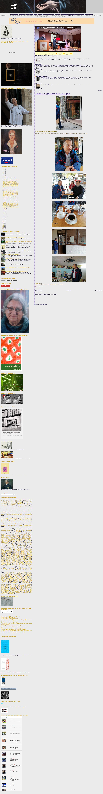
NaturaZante (38, 64)
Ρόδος (9, 574)
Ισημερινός (7, 536)
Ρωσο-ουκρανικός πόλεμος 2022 (16, 575)
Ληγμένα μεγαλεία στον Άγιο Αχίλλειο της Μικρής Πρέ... (10, 185)
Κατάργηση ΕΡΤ (11, 540)
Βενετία (2, 514)
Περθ (25, 567)
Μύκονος (2, 557)
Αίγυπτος (13, 505)
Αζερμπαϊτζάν (19, 504)
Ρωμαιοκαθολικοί (18, 574)
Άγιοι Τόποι (19, 502)
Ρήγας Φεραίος (24, 573)
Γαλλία (21, 517)
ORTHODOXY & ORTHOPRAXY (42, 76)
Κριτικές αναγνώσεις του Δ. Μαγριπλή (8, 544)
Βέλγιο (30, 513)
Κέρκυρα (2, 541)
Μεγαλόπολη (15, 551)
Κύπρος (14, 545)
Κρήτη (23, 543)
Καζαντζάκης (25, 537)
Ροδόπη (6, 574)
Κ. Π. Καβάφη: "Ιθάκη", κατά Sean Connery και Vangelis (14, 245)
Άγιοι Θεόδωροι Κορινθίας (5, 502)
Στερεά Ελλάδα (21, 579)
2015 (3, 220)
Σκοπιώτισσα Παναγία (24, 577)
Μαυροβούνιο (26, 549)
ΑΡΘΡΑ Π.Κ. (16, 14)
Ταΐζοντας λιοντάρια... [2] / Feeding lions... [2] (12, 258)
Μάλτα (5, 548)
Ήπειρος (19, 532)
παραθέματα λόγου (40, 69)
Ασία (24, 511)
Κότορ (13, 543)
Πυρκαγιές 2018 (23, 572)
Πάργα (16, 564)
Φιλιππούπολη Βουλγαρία (4, 588)
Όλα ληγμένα (8, 561)
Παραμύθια (13, 564)
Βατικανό (25, 513)
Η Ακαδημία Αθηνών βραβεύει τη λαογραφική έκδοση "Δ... (10, 179)
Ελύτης (30, 526)
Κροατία (18, 544)
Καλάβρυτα (2, 538)
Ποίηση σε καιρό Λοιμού (23, 568)
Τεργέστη (13, 584)
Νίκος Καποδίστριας (6, 559)
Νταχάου (29, 559)
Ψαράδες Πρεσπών (29, 591)
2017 (3, 218)
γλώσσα (13, 519)
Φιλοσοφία (20, 588)
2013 (3, 222)
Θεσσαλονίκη (28, 533)
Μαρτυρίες (10, 549)
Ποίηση (4, 568)
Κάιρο (30, 537)
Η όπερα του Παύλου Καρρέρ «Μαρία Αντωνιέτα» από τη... (10, 180)
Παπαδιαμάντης (27, 563)
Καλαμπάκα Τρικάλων (14, 538)
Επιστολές (12, 529)
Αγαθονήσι (16, 501)
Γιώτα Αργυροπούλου (28, 518)
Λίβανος (25, 546)
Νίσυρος (18, 559)
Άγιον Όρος (27, 502)
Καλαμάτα (7, 538)
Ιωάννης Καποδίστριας (5, 537)
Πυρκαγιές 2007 (11, 572)
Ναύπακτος (30, 557)
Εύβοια (24, 530)
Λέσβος (13, 546)
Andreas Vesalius (4, 592)
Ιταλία (28, 536)
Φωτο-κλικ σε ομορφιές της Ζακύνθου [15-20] (9, 196)
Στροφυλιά (15, 580)
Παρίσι (19, 564)
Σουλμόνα (25, 578)
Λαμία (30, 545)
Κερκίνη (30, 540)
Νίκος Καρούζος (13, 559)
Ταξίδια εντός (62, 284)
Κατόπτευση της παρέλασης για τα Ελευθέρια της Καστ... (10, 197)
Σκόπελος (17, 577)
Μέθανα (19, 551)
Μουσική (30, 555)
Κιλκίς (25, 541)
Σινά (14, 577)
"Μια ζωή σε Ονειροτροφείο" (12, 499)
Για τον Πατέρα (5, 518)
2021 (3, 173)
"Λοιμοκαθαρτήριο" (4, 499)
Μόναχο (3, 554)
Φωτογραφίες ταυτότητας (22, 590)
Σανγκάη (6, 576)
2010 (3, 225)
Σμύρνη (30, 577)
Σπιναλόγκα (7, 579)
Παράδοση (2, 564)
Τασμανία (6, 584)
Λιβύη (28, 546)
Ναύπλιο (3, 558)
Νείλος (24, 558)
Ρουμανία (13, 574)
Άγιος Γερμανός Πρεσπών (12, 503)
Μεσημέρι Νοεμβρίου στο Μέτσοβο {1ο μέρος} (9, 178)
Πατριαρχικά (19, 566)
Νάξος (18, 557)
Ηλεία (12, 532)
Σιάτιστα (25, 576)
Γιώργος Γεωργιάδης (13, 518)
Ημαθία (16, 532)
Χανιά (7, 591)
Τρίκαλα (11, 586)
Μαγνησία (22, 547)
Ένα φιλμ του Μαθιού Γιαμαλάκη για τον (12, 632)
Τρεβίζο (7, 586)
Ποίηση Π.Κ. (13, 568)
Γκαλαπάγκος (2, 519)
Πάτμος (9, 566)
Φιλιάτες (26, 587)
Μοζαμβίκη (22, 553)
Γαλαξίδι (9, 517)
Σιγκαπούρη (29, 576)
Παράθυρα (8, 564)
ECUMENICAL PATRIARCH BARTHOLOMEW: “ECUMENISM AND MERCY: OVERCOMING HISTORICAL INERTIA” (60, 77)
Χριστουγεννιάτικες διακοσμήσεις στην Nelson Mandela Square (16, 271)
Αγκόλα (2, 504)
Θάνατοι (24, 532)
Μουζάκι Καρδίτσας (23, 554)
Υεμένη (18, 587)
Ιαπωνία (31, 534)
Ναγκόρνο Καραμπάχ (8, 557)
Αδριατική (13, 504)
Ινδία (20, 535)
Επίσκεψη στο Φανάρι (4, 529)
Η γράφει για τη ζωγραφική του (9, 620)
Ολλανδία (13, 561)
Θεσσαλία (22, 533)
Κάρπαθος (29, 539)
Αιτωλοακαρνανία (19, 505)
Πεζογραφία (25, 566)
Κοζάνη (22, 542)
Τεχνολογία (24, 584)
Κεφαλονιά (9, 541)
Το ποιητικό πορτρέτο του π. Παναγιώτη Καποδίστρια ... (10, 194)
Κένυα (26, 540)
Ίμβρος (18, 535)
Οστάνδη (12, 562)
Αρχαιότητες (3, 511)
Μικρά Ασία (9, 553)
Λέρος (10, 546)
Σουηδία (21, 578)
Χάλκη (31, 590)
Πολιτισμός (18, 569)
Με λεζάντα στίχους (9, 550)
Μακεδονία (58, 284)
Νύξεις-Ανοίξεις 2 (19, 560)
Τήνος (7, 585)
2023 (3, 171)
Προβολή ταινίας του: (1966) (8, 617)
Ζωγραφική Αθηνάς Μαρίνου (5, 532)
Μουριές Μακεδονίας (29, 554)
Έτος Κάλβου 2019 (17, 530)
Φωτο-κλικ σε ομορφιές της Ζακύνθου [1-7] (8, 206)
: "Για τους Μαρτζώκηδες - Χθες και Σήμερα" (11, 625)
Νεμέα (27, 558)
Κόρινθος (2, 543)
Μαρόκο (7, 549)
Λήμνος (21, 546)
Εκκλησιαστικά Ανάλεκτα (25, 525)
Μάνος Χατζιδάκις (13, 548)
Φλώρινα (6, 589)
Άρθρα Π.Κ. (12, 509)
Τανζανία (20, 581)
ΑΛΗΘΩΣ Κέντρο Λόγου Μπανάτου (25, 506)
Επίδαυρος (21, 528)
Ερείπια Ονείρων (24, 529)
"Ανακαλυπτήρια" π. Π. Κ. (6, 498)
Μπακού (9, 556)
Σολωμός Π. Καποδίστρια (11, 578)
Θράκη (8, 534)
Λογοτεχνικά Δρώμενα (10, 547)
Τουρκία (28, 585)
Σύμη (19, 580)
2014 (3, 221)
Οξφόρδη (21, 561)
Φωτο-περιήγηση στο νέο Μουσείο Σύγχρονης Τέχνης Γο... (10, 200)
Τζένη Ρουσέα (29, 584)
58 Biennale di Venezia (4, 501)
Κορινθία (29, 542)
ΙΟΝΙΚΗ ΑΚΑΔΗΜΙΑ (28, 535)
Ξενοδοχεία (28, 560)
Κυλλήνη (4, 545)
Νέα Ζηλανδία (8, 558)
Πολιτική (13, 569)
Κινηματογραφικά (4, 542)
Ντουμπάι (2, 560)
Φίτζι (30, 588)
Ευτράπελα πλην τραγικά (5, 531)
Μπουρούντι (29, 556)
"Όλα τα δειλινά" (24, 628)
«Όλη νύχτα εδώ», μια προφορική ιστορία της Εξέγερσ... (10, 191)
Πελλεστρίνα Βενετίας (11, 567)
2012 (3, 223)
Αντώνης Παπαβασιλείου (50, 284)
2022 (3, 172)
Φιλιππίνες (29, 587)
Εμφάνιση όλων (100, 90)
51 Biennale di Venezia (10, 500)
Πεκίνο (2, 567)
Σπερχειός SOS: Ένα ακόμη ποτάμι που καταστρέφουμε (14, 237)
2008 (3, 227)
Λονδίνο (18, 547)
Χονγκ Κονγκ (17, 591)
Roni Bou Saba (11, 593)
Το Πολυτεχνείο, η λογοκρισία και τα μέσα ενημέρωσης (10, 190)
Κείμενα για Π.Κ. (19, 540)
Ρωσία (27, 574)
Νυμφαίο (13, 560)
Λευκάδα (17, 546)
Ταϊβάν (17, 581)
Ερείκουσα (17, 529)
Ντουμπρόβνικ (7, 560)
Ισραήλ (17, 536)
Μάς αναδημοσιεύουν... (18, 549)
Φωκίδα (21, 589)
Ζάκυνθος (18, 531)
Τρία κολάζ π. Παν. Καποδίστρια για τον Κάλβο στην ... (10, 182)
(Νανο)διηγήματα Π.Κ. (22, 499)
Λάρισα (7, 546)
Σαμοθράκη (2, 576)
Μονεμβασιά (9, 554)
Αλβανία (8, 506)
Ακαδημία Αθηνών (26, 505)
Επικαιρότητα (27, 528)
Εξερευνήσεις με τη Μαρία (7, 528)
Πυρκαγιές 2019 (29, 572)
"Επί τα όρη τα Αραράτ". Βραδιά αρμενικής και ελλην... (10, 189)
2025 (3, 169)
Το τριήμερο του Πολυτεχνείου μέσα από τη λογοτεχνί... (10, 192)
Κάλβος (19, 538)
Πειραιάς (29, 566)
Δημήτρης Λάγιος (11, 520)
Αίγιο (10, 505)
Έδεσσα (9, 524)
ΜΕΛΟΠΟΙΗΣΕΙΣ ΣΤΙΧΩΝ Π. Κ (48, 14)
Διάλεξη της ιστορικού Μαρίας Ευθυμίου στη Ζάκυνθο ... (10, 207)
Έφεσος (13, 531)
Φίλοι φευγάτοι (12, 588)
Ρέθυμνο (19, 573)
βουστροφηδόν (39, 83)
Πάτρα (14, 566)
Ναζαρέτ (14, 557)
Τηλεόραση (2, 585)
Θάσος (8, 533)
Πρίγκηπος (19, 571)
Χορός (21, 591)
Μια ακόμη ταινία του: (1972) (9, 622)
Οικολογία (2, 561)
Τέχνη (17, 584)
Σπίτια (12, 579)
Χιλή (10, 591)
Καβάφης (19, 537)
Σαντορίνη (11, 576)
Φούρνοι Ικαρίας (12, 589)
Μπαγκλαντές (5, 556)
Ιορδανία (2, 536)
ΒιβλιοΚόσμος (28, 514)
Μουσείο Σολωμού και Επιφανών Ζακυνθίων (17, 555)
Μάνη (8, 548)
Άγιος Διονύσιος (21, 503)
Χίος (12, 591)
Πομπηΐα (24, 569)
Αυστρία (7, 513)
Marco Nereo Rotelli (19, 592)
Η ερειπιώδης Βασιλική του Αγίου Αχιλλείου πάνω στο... (10, 186)
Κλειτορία (19, 542)
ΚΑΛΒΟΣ (35, 14)
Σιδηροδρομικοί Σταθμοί (4, 577)
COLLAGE (28, 14)
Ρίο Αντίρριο (29, 573)
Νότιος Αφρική (23, 559)
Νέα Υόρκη (20, 558)
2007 (3, 228)
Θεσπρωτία (17, 533)
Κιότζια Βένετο (13, 542)
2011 (3, 224)
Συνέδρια (23, 580)
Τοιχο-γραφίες (22, 585)
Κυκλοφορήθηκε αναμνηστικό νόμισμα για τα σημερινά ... (10, 204)
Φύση (16, 589)
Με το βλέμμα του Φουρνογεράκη (19, 550)
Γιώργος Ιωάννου (21, 518)
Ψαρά (24, 591)
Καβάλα (16, 537)
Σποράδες (16, 579)
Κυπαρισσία (9, 545)
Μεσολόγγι (4, 552)
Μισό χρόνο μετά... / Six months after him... (12, 254)
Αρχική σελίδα (68, 290)
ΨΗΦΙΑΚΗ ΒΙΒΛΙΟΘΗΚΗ (79, 14)
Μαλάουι (2, 548)
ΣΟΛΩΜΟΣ (40, 14)
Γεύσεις (30, 517)
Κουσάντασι (18, 543)
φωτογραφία (13, 590)
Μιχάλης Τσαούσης (16, 553)
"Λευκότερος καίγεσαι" (26, 498)
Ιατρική (3, 535)
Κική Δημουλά (20, 541)
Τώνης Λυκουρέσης (19, 586)
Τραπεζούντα (3, 586)
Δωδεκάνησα (3, 524)
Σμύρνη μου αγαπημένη (45, 84)
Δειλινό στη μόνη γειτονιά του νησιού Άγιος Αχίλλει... (9, 187)
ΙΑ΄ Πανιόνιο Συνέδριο (22, 534)
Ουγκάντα (16, 562)
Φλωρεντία (2, 589)
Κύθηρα (23, 544)
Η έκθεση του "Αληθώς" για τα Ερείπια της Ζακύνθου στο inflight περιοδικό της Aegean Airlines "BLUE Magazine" (60, 58)
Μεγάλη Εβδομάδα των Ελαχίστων (6, 551)
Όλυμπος (17, 561)
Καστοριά (2, 540)
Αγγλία (20, 501)
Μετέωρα (22, 552)
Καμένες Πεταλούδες (11, 539)
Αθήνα (24, 504)
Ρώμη (24, 574)
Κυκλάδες (30, 544)
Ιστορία (23, 536)
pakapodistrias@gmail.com (70, 15)
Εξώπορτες (16, 528)
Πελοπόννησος (19, 567)
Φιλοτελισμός (26, 588)
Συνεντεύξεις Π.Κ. (5, 581)
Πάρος (22, 564)
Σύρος (14, 581)
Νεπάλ (30, 558)
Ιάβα (28, 534)
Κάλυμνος (6, 539)
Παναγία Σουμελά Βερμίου (17, 563)
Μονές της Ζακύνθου (15, 554)
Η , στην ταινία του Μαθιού (11, 628)
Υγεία (10, 587)
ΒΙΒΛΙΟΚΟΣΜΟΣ (22, 14)
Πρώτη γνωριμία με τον (10, 616)
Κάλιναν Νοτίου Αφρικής (26, 538)
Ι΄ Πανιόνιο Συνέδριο (14, 534)
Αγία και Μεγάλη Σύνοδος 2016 (27, 501)
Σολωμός (3, 578)
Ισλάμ (10, 536)
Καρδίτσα (25, 539)
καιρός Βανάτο (37, 53)
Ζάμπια (26, 531)
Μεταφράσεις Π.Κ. (16, 552)
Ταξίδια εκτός (13, 582)
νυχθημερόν (38, 57)
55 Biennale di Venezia (19, 500)
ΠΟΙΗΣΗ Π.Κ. (57, 14)
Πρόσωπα (29, 571)
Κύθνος (27, 544)
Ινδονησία (24, 535)
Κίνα (29, 541)
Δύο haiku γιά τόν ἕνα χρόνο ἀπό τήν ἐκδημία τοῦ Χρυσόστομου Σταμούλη (53, 70)
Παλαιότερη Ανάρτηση (98, 290)
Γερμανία (25, 517)
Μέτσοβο (27, 552)
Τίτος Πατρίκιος (15, 585)
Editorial (13, 592)
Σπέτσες (2, 579)
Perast (7, 593)
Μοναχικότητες (29, 553)
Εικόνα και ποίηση (17, 524)
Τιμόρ (11, 585)
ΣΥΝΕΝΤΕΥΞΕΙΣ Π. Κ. (65, 14)
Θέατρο (12, 533)
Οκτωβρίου (4, 208)
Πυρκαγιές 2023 (8, 573)
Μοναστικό (4, 202)
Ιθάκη (15, 535)
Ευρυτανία (29, 530)
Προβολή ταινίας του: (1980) (9, 618)
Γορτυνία (17, 519)
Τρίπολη (14, 586)
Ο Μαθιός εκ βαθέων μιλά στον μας (8, 621)
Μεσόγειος (30, 551)
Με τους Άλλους (29, 550)
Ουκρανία (21, 562)
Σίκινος (11, 577)
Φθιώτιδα (22, 587)
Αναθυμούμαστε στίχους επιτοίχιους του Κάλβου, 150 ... (10, 203)
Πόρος (31, 569)
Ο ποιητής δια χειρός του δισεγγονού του (13, 629)
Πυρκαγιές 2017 (18, 572)
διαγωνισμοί (19, 520)
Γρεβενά (55, 284)
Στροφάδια (10, 580)
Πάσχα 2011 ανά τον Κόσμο (21, 565)
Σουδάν (18, 578)
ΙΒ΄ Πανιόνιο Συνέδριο (9, 535)
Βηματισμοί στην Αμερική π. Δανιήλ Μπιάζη (14, 514)
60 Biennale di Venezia (11, 501)
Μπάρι (24, 556)
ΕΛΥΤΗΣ (31, 14)
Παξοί (23, 563)
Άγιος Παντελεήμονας (28, 503)
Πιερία (31, 567)
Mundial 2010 (26, 592)
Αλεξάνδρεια (13, 506)
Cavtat (10, 592)
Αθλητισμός (29, 504)
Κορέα (26, 542)
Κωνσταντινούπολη (22, 545)
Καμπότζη (21, 539)
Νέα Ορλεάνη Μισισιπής (14, 558)
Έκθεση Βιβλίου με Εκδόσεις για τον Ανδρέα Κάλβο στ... (10, 184)
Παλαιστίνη (9, 563)
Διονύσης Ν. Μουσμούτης (6, 522)
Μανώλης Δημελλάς (21, 548)
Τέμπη (10, 584)
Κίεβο (14, 541)
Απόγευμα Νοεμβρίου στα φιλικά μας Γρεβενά (52, 93)
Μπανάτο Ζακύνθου (16, 556)
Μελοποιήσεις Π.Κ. (24, 551)
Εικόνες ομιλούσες (12, 525)
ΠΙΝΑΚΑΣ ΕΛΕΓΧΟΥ (89, 14)
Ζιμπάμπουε (29, 531)
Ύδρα (14, 587)
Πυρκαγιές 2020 (3, 573)
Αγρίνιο (9, 504)
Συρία (10, 581)
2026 (3, 168)
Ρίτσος (2, 574)
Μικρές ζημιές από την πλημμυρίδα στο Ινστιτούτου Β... (10, 193)
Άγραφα (5, 504)
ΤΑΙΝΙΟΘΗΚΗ (72, 14)
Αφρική (16, 513)
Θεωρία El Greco (3, 534)
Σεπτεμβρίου (5, 209)
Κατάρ (6, 540)
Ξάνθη (24, 560)
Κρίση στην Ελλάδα (28, 543)
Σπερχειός (30, 578)
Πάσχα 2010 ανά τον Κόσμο (10, 565)
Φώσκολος (26, 589)
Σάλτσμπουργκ (28, 575)
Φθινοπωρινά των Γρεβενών (6, 195)
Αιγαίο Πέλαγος (4, 505)
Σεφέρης (20, 576)
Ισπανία (13, 536)
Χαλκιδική (3, 591)
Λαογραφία (2, 546)
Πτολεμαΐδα (6, 572)
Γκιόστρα (9, 519)
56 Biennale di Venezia (27, 500)
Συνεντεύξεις (30, 580)
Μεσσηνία (9, 552)
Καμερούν (17, 539)
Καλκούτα (2, 539)
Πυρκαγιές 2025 (15, 573)
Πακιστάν (27, 562)
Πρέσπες (14, 571)
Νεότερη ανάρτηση (38, 290)
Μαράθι (28, 548)
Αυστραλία (2, 513)
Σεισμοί (16, 576)
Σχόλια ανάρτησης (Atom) (44, 292)
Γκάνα (6, 519)
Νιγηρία (2, 559)
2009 (3, 226)
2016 (3, 219)
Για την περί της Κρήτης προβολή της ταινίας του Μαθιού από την (12, 630)
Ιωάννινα (11, 537)
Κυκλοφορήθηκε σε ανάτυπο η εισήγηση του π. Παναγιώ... (10, 183)
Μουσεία (3, 555)
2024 (3, 170)
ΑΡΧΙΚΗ (12, 14)
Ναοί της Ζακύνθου (24, 557)
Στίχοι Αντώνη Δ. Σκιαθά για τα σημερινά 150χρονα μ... (10, 205)
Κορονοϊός (7, 543)
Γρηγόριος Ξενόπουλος (27, 519)
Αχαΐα (21, 513)
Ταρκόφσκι (2, 584)
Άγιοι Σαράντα (13, 502)
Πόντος (28, 569)
